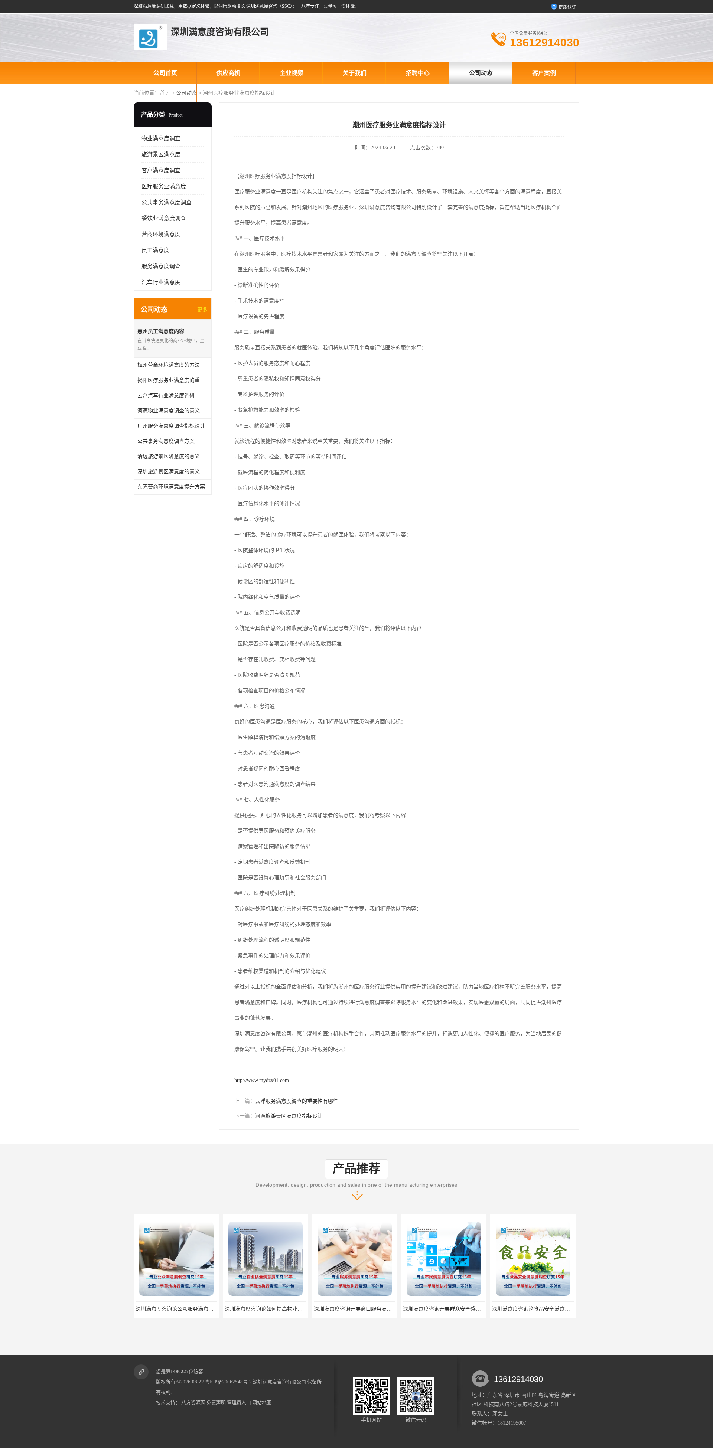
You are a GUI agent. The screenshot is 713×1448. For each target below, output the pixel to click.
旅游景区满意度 (160, 154)
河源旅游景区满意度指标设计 (289, 1116)
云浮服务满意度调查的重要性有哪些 (296, 1101)
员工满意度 (155, 250)
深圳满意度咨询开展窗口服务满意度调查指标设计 (370, 1309)
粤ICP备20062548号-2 (228, 1382)
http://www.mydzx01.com (261, 1080)
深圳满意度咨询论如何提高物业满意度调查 (273, 1309)
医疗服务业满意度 (163, 186)
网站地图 (261, 1402)
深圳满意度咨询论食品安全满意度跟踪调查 (541, 1309)
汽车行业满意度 (160, 282)
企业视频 (291, 73)
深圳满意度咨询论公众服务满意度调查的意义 (187, 1309)
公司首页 (165, 73)
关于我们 (355, 73)
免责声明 (216, 1402)
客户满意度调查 (160, 170)
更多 (202, 310)
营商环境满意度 (160, 234)
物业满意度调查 (160, 138)
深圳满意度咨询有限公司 (279, 1382)
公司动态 (481, 73)
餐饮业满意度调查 (163, 218)
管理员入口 (239, 1402)
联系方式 (165, 95)
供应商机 (228, 73)
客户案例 (544, 73)
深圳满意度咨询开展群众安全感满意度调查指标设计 (462, 1309)
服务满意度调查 (160, 266)
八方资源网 (193, 1402)
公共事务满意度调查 (166, 202)
